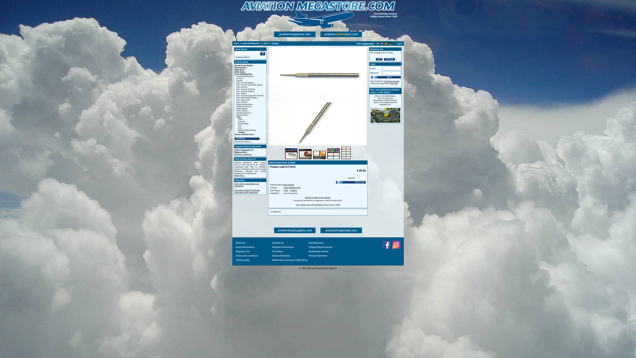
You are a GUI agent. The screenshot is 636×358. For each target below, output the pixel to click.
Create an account (391, 81)
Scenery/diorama (243, 113)
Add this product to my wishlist (318, 198)
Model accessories (244, 104)
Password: (374, 73)
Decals (239, 81)
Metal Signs (240, 72)
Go (262, 53)
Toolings (241, 132)
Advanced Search (243, 57)
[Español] (386, 44)
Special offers (242, 115)
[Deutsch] (390, 44)
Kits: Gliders (241, 93)
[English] (382, 44)
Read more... (240, 176)
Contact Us (278, 242)
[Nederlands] (378, 44)
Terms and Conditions (247, 255)
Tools (238, 117)
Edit (379, 59)
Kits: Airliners (242, 87)
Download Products (243, 142)
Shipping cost (243, 251)
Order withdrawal (281, 255)
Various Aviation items (244, 134)
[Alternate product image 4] (333, 159)
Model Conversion (243, 106)
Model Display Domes (247, 130)
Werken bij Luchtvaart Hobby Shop (290, 260)
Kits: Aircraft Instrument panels (249, 85)
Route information (245, 247)
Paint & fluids (241, 111)
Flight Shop (239, 70)
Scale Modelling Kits (243, 74)
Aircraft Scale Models (244, 65)
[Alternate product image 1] (291, 159)
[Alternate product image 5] (346, 159)
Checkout (389, 59)
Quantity (351, 178)
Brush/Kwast (243, 124)
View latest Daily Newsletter (246, 192)
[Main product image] (318, 145)
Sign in (389, 77)
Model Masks (242, 109)
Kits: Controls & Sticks (245, 89)
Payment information (283, 247)
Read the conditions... (244, 154)
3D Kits (239, 78)
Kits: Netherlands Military (247, 98)
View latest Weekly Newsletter (247, 190)
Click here (394, 83)
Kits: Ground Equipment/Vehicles (250, 96)
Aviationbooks (240, 68)
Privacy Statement (318, 255)
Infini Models (289, 185)
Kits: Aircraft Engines (245, 83)
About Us (240, 242)
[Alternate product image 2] (305, 159)
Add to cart (359, 182)
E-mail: (373, 68)
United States (368, 44)
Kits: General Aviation (245, 91)
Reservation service (318, 251)
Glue (240, 128)
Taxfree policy (243, 260)
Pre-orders (277, 251)
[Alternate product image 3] (319, 159)
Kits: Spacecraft (243, 100)
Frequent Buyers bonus (320, 247)
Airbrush (241, 121)
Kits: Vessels (241, 102)
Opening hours (316, 242)
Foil (239, 126)
